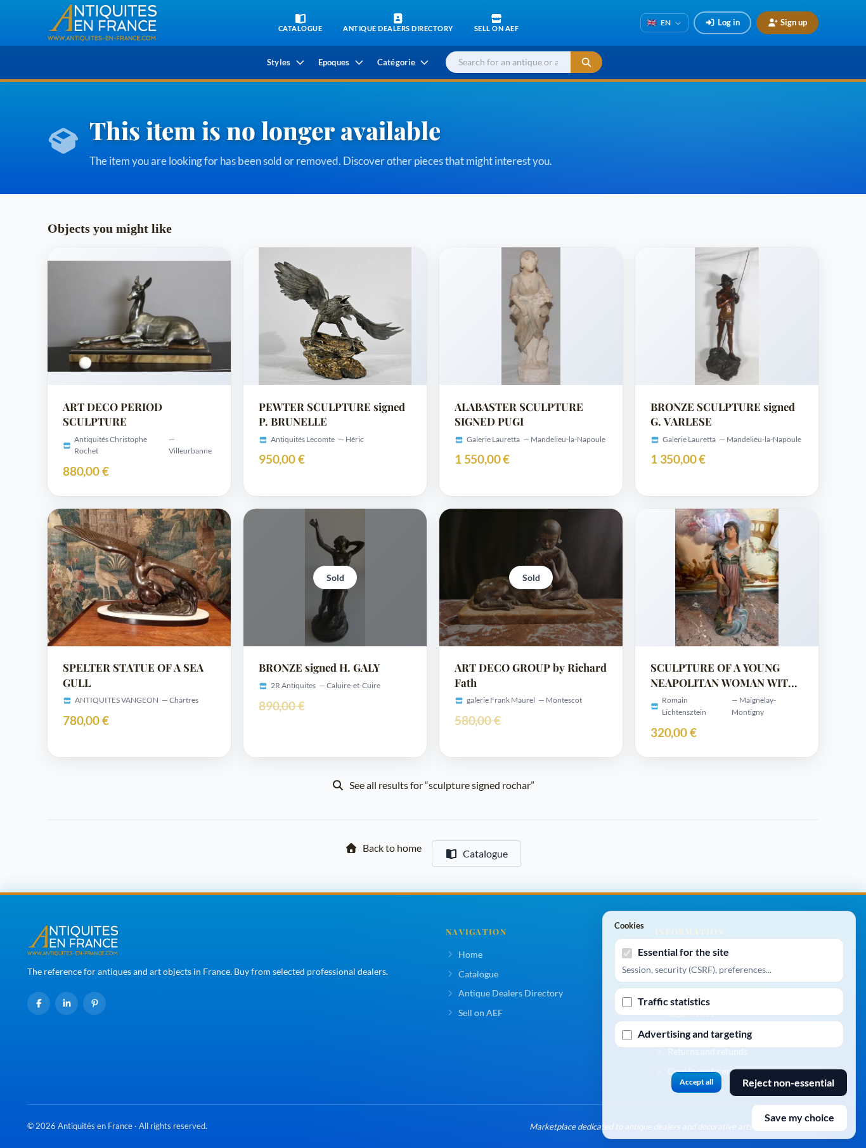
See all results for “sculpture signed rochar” (441, 785)
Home (470, 954)
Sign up (793, 22)
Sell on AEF (480, 1012)
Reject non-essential (788, 1082)
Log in (729, 22)
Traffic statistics (674, 1001)
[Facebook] (38, 1003)
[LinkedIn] (66, 1003)
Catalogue (485, 853)
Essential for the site (683, 952)
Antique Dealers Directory (510, 993)
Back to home (392, 848)
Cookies (629, 925)
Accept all (696, 1081)
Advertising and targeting (695, 1033)
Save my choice (799, 1117)
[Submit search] (586, 62)
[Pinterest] (94, 1003)
